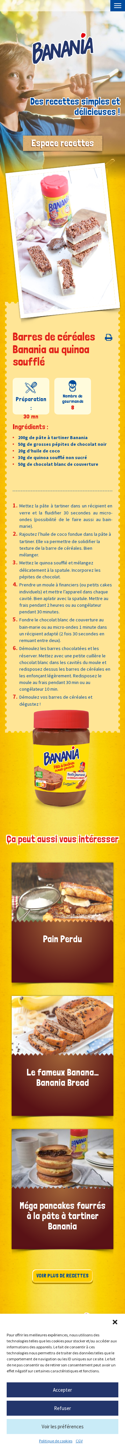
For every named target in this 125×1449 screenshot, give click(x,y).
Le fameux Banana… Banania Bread (62, 1056)
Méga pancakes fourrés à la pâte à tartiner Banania (62, 1189)
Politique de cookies (55, 1440)
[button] (115, 1322)
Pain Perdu (62, 923)
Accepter (62, 1390)
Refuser (62, 1408)
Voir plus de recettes (62, 1275)
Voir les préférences (63, 1426)
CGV (79, 1440)
